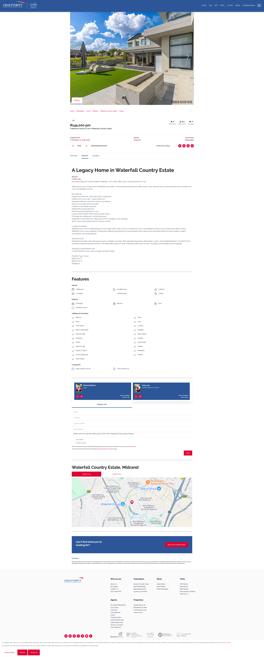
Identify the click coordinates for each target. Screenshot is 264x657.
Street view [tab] (117, 474)
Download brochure (99, 146)
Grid (190, 102)
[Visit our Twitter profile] (78, 636)
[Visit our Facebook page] (66, 636)
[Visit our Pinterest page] (86, 636)
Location (95, 156)
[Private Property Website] (165, 635)
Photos (183, 102)
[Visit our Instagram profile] (74, 636)
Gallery (77, 100)
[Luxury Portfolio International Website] (134, 635)
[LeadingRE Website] (150, 635)
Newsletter (79, 439)
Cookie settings (9, 652)
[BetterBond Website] (117, 635)
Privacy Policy (132, 446)
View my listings (125, 395)
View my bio (126, 397)
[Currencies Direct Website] (184, 635)
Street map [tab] (86, 474)
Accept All (33, 652)
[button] (76, 56)
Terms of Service (110, 449)
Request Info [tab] (102, 404)
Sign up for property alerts (177, 545)
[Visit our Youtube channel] (82, 636)
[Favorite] (191, 111)
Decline (22, 652)
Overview (73, 156)
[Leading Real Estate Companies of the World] (33, 5)
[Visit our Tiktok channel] (90, 636)
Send (188, 453)
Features (85, 156)
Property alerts (81, 443)
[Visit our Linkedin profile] (70, 636)
